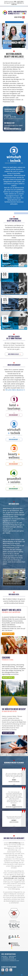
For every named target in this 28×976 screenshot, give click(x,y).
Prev (2, 577)
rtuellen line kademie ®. (15, 390)
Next (26, 577)
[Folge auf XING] (10, 970)
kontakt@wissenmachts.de (14, 118)
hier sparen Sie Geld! (13, 354)
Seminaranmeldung (12, 129)
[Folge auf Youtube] (6, 970)
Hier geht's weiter (7, 634)
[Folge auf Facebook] (2, 970)
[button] (18, 17)
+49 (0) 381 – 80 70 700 (8, 957)
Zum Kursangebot (13, 415)
